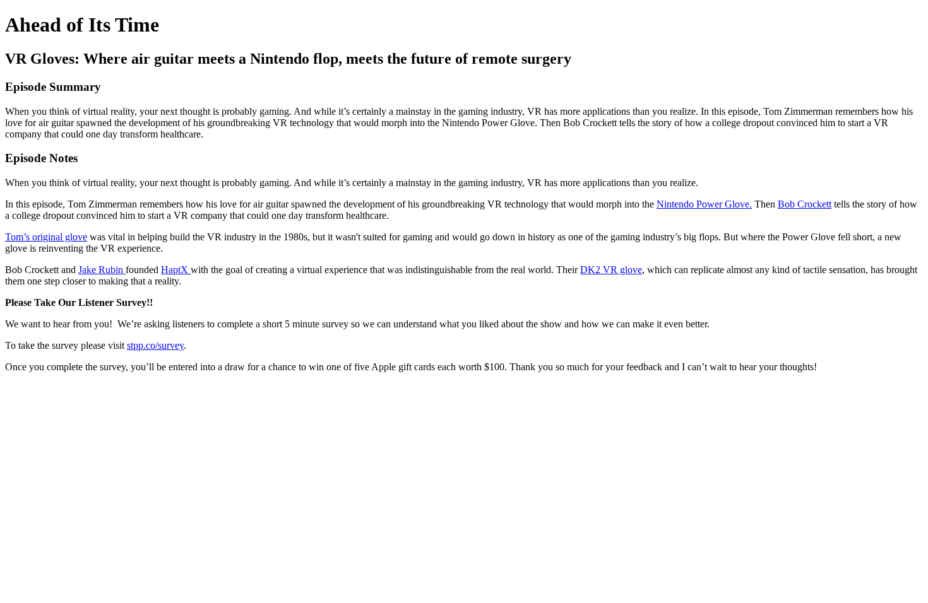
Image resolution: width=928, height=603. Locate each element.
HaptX (176, 269)
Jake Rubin (102, 269)
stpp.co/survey (155, 345)
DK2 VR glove (611, 269)
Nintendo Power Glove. (704, 204)
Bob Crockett (804, 204)
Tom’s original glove (46, 236)
